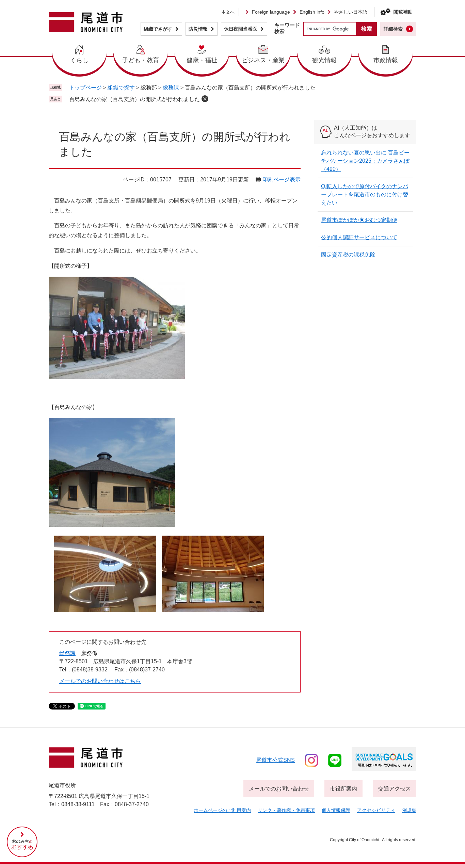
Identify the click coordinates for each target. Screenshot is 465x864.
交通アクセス (394, 789)
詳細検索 (393, 29)
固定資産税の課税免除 (348, 255)
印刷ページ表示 (281, 179)
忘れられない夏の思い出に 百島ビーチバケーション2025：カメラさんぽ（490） (365, 161)
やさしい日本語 (350, 12)
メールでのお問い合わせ (279, 789)
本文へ (228, 12)
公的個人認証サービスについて (359, 237)
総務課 (171, 88)
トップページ (85, 88)
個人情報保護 (336, 810)
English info (312, 12)
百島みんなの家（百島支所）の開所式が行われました (134, 99)
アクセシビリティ (376, 810)
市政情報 (385, 60)
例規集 (409, 810)
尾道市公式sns (275, 760)
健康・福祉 (202, 60)
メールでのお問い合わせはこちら (100, 681)
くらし (79, 60)
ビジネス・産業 (263, 60)
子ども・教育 (140, 60)
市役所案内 (343, 789)
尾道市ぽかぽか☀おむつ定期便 (359, 220)
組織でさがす (158, 29)
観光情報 (324, 60)
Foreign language (271, 12)
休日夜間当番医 (240, 29)
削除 (205, 98)
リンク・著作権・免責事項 (286, 810)
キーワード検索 (287, 28)
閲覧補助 (403, 12)
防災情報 (198, 29)
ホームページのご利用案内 (222, 810)
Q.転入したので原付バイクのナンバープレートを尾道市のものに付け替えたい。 (364, 194)
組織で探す (121, 88)
